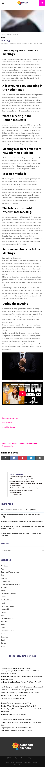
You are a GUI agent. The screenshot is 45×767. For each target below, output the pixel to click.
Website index (18, 765)
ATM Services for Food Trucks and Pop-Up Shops (18, 510)
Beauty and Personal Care (10, 572)
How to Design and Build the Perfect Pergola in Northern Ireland (22, 687)
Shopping (4, 637)
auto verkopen (7, 423)
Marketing (4, 621)
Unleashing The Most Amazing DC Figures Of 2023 (17, 690)
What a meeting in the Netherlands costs (22, 481)
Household (5, 609)
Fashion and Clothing (8, 594)
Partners (35, 762)
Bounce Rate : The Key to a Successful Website (16, 731)
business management (10, 418)
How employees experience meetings (21, 477)
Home (7, 762)
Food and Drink (6, 600)
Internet (3, 612)
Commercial (5, 581)
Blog (2, 575)
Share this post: (17, 494)
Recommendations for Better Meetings (21, 490)
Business (4, 578)
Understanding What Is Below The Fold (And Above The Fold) (21, 682)
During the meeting (15, 492)
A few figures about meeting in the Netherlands (24, 479)
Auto (2, 569)
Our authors (27, 762)
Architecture (5, 566)
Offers (3, 37)
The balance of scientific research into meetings (24, 488)
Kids (2, 615)
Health (3, 603)
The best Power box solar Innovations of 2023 (16, 703)
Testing (3, 643)
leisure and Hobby (7, 618)
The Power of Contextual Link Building (13, 714)
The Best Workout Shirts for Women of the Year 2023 (18, 706)
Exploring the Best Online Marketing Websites (16, 668)
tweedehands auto (8, 427)
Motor (3, 624)
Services (4, 634)
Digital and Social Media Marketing (12, 698)
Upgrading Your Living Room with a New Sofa (16, 728)
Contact (26, 765)
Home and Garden (7, 606)
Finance (3, 597)
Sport (3, 640)
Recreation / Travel (7, 631)
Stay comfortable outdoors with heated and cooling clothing (22, 521)
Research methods (15, 486)
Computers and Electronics (10, 584)
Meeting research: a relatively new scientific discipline (26, 483)
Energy (3, 590)
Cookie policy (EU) (16, 762)
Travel (3, 646)
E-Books (4, 587)
